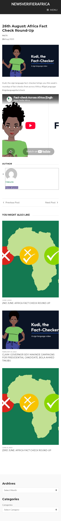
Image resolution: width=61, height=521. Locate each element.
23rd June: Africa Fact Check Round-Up (26, 450)
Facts (4, 35)
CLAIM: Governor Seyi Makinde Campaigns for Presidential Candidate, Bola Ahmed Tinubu (28, 357)
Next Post (50, 202)
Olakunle (9, 182)
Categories (7, 505)
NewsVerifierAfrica (30, 4)
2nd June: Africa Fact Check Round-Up (26, 303)
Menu (53, 9)
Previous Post (12, 202)
